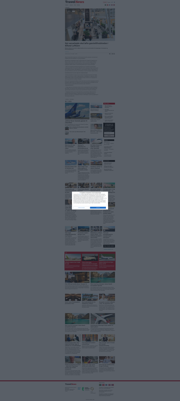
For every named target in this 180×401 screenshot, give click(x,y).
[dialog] (90, 200)
